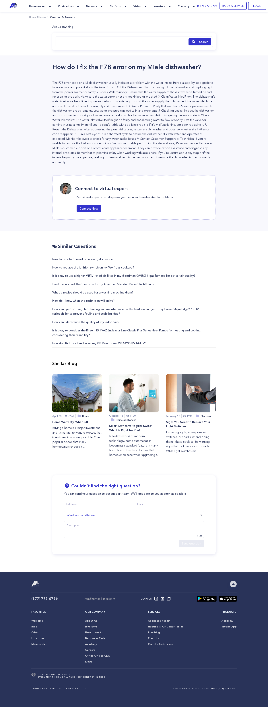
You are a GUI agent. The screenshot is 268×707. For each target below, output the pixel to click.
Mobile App (229, 626)
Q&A (34, 632)
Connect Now (88, 208)
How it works (94, 632)
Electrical (154, 638)
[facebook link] (156, 598)
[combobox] (121, 42)
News (88, 661)
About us (91, 620)
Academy (91, 644)
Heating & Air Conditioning (166, 626)
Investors (91, 626)
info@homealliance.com (99, 598)
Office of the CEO (97, 655)
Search (203, 42)
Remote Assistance (160, 644)
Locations (37, 638)
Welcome (37, 620)
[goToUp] (233, 584)
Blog (34, 626)
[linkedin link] (168, 598)
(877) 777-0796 (207, 5)
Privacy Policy (76, 688)
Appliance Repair (159, 620)
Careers (90, 650)
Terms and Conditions (46, 688)
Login (257, 5)
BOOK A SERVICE (233, 5)
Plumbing (154, 632)
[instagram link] (162, 598)
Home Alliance (37, 17)
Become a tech (95, 638)
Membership (39, 644)
